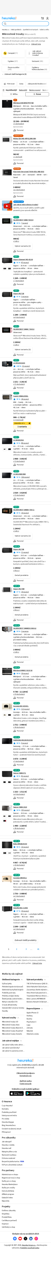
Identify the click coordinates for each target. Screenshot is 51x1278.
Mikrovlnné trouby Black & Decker (13, 1028)
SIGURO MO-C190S (20, 908)
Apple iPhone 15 (32, 1013)
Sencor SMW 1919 (20, 807)
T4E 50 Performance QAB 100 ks (38, 984)
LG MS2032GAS (19, 363)
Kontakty (5, 1109)
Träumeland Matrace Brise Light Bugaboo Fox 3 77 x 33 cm (38, 996)
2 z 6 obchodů (18, 420)
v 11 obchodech (19, 384)
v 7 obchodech (18, 281)
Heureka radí (6, 1148)
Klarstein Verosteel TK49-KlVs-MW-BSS (28, 171)
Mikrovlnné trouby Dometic (12, 1034)
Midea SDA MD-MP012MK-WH (24, 138)
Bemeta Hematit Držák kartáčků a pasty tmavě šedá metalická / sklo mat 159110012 (38, 1002)
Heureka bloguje (8, 1122)
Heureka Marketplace (10, 1184)
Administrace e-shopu (10, 1174)
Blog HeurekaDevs (9, 1125)
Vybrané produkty (35, 979)
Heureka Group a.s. (29, 1245)
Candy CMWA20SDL (20, 396)
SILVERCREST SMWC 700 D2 (23, 329)
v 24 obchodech (19, 727)
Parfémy (30, 1016)
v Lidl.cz (16, 241)
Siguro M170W (18, 589)
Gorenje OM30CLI (20, 878)
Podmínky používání (9, 1112)
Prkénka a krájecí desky (10, 996)
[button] (5, 268)
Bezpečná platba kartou (10, 1161)
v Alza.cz (16, 570)
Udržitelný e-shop (8, 1227)
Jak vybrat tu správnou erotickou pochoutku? (13, 1051)
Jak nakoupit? (7, 1141)
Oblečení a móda (33, 1034)
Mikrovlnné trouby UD (10, 1022)
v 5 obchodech (18, 124)
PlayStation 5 (31, 1022)
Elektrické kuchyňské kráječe (12, 990)
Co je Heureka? (7, 1105)
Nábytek (30, 1031)
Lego (28, 1025)
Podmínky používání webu (29, 1248)
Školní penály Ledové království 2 (13, 999)
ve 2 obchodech (19, 190)
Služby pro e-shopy (9, 1181)
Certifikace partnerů (9, 1220)
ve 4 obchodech (19, 317)
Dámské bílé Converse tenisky (13, 1008)
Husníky (5, 1011)
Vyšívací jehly (7, 984)
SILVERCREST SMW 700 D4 (23, 220)
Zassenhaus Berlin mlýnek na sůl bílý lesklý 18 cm (38, 990)
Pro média (5, 1119)
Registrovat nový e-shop (11, 1178)
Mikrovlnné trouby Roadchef (12, 1031)
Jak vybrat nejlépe (10, 1040)
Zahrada (30, 1028)
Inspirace (5, 1224)
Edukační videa (7, 1197)
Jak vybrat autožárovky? (11, 1048)
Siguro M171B (18, 293)
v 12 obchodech (19, 461)
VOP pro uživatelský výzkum (12, 1165)
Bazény (29, 1019)
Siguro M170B (18, 549)
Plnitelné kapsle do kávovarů (12, 987)
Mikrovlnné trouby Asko (10, 1025)
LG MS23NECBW (19, 474)
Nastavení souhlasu (9, 1155)
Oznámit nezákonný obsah (11, 1129)
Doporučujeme (33, 1008)
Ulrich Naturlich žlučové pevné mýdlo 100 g (38, 987)
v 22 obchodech (19, 865)
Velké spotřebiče (16, 30)
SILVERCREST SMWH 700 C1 (23, 510)
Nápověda (5, 1201)
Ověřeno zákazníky (9, 1210)
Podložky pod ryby (9, 993)
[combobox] (25, 23)
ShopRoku (5, 1214)
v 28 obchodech (19, 828)
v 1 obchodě (17, 157)
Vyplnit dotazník (25, 1084)
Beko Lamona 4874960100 (36, 999)
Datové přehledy (8, 1191)
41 (38, 949)
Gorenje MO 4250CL (21, 706)
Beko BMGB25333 (20, 844)
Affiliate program (8, 1194)
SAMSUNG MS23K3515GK (23, 740)
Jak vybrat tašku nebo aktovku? (13, 1045)
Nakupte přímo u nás (9, 1151)
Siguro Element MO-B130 (23, 259)
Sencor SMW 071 (19, 773)
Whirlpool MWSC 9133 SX (22, 670)
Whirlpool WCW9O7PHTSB (23, 103)
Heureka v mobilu (8, 1145)
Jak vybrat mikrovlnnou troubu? (25, 204)
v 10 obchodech (19, 694)
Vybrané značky (9, 1017)
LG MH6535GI (18, 440)
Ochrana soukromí (8, 1158)
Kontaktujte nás (26, 1076)
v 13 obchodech (19, 495)
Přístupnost (6, 1132)
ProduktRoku (7, 1217)
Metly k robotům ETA (9, 1002)
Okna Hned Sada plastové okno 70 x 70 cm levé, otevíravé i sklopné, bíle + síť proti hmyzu (38, 993)
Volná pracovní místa (9, 1115)
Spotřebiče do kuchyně (30, 30)
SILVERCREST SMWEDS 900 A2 (24, 628)
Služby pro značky (8, 1187)
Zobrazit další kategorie (14, 74)
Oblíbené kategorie (11, 979)
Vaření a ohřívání (45, 30)
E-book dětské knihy (9, 1005)
